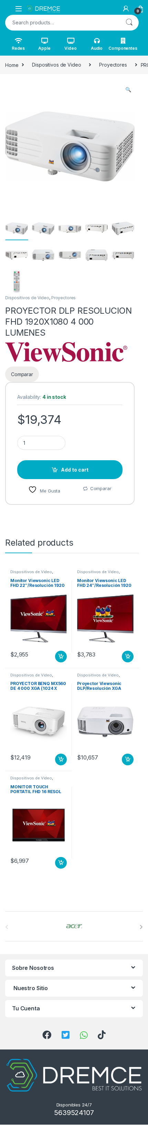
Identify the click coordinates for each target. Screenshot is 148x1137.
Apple (44, 48)
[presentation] (141, 927)
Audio (97, 48)
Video (70, 48)
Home (11, 65)
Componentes (123, 48)
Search (129, 23)
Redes (18, 48)
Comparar (101, 488)
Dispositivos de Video (56, 65)
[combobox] (62, 23)
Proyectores (113, 65)
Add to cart (74, 470)
